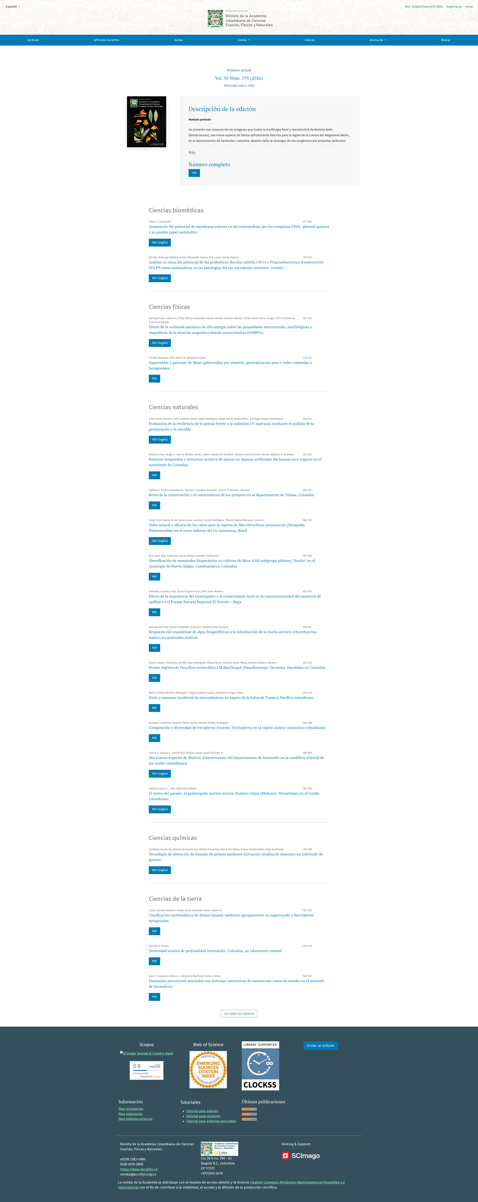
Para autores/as (130, 1114)
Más (192, 152)
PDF (194, 173)
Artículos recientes (106, 40)
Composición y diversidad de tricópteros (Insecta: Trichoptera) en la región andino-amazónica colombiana (237, 727)
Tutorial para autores (202, 1111)
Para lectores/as (131, 1109)
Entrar (469, 6)
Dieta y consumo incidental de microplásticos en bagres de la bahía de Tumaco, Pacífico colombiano (231, 697)
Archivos (33, 40)
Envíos (242, 40)
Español (14, 6)
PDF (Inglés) (160, 242)
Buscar (446, 40)
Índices (310, 40)
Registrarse (454, 6)
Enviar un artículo (320, 1046)
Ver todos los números (239, 1013)
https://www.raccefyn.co (139, 1169)
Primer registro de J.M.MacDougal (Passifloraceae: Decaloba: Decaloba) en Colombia (237, 667)
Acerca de (377, 40)
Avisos (178, 40)
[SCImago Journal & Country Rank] (146, 1053)
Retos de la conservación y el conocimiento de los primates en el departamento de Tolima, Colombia (231, 494)
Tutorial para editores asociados (211, 1121)
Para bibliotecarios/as (135, 1119)
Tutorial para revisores (203, 1116)
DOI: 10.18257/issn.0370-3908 (424, 6)
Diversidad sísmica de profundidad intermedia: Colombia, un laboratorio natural (215, 950)
